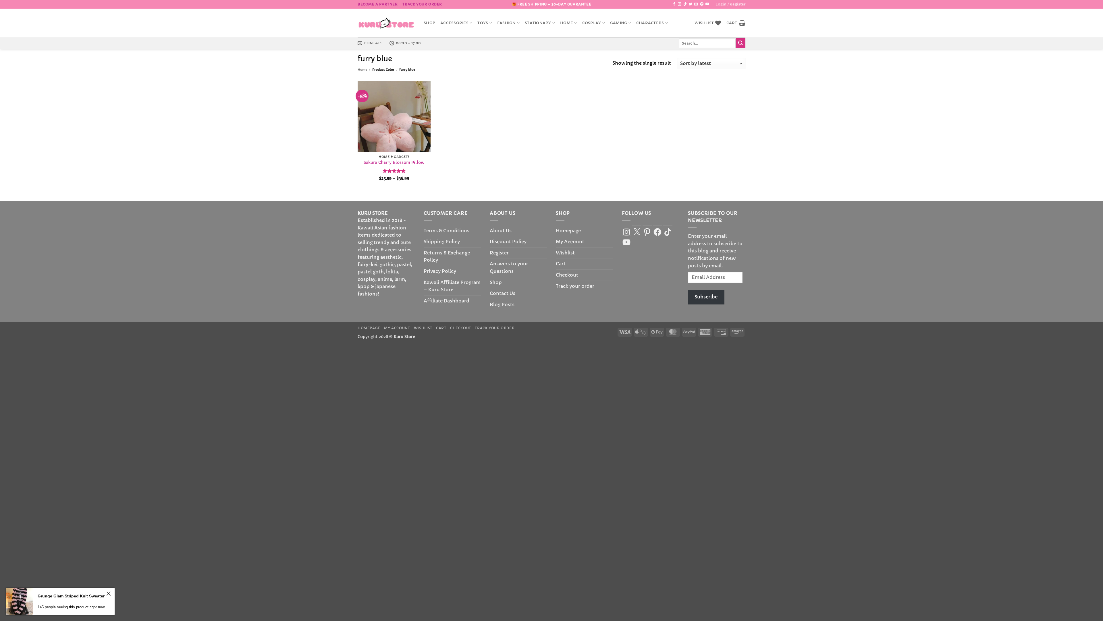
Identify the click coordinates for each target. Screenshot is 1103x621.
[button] (730, 4)
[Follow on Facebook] (674, 4)
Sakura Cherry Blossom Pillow (394, 162)
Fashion (506, 23)
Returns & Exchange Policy (447, 256)
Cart (561, 264)
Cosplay (591, 23)
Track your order (422, 4)
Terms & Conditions (446, 230)
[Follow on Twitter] (690, 4)
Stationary (538, 23)
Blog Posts (502, 304)
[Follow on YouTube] (707, 4)
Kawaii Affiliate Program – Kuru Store (452, 286)
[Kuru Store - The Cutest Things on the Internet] (386, 23)
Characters (650, 23)
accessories (454, 23)
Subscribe (706, 297)
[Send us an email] (696, 4)
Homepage (568, 230)
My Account (570, 241)
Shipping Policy (442, 241)
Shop (429, 23)
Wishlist (565, 253)
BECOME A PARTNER (378, 4)
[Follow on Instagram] (679, 4)
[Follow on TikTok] (685, 4)
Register (499, 253)
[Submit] (740, 43)
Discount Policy (508, 241)
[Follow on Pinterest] (701, 4)
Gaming (618, 23)
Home (566, 23)
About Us (501, 230)
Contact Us (502, 293)
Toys (482, 23)
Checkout (567, 275)
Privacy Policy (440, 271)
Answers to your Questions (509, 267)
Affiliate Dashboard (446, 301)
